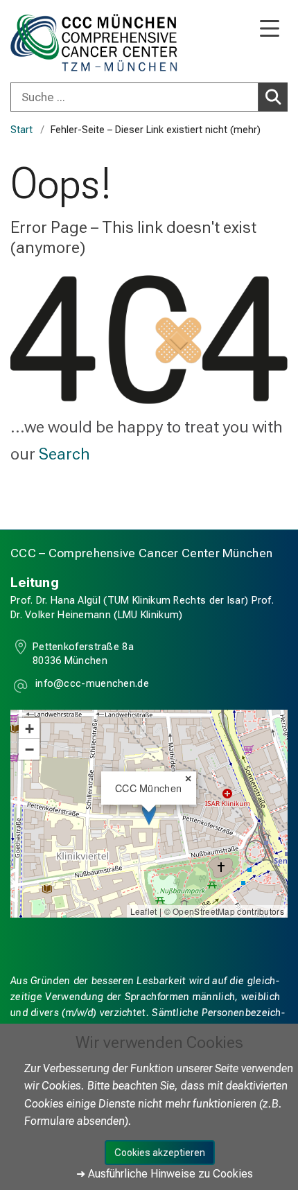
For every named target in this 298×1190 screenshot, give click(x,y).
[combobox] (149, 97)
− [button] (29, 749)
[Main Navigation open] (270, 29)
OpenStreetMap (204, 911)
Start (21, 130)
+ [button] (29, 728)
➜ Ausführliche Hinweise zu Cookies (164, 1173)
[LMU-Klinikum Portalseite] (58, 42)
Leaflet (143, 911)
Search (64, 454)
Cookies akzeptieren (159, 1152)
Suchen (273, 97)
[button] (91, 685)
